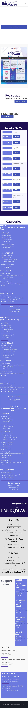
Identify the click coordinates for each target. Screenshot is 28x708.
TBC (17, 142)
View (17, 136)
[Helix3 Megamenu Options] (25, 3)
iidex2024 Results (14, 27)
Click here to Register (20, 101)
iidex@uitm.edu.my (23, 623)
